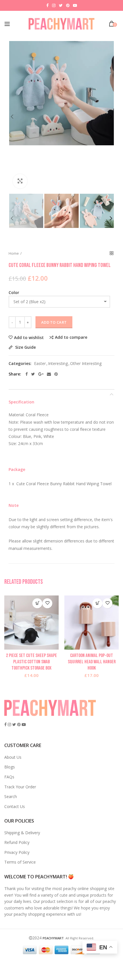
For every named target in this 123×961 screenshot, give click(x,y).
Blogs (9, 767)
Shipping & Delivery (22, 832)
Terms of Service (20, 862)
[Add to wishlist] (47, 603)
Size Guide (25, 347)
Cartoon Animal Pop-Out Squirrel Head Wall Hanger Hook (92, 662)
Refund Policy (16, 842)
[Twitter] (33, 374)
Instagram (53, 5)
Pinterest (67, 5)
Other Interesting (86, 363)
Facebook (47, 5)
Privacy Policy (16, 852)
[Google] (41, 374)
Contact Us (14, 806)
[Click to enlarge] (20, 181)
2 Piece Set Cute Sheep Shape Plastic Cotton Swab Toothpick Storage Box (31, 662)
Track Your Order (20, 786)
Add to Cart (54, 322)
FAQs (9, 777)
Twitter (60, 5)
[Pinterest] (56, 374)
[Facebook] (26, 374)
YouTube (75, 5)
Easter (40, 363)
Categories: (20, 363)
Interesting (58, 363)
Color (14, 292)
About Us (12, 757)
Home (14, 253)
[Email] (49, 374)
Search (10, 796)
